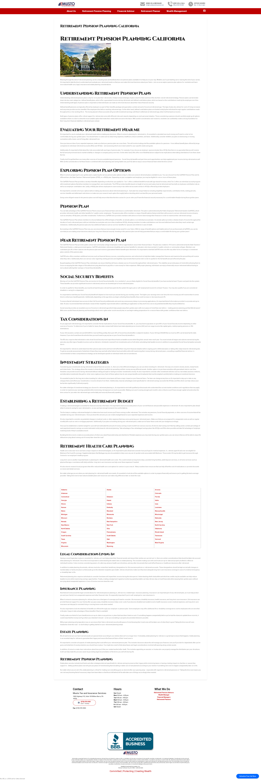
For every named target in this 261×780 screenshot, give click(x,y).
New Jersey (159, 521)
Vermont (158, 539)
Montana (110, 518)
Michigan (64, 514)
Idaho (157, 500)
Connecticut (65, 497)
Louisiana (158, 507)
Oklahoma (158, 528)
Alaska (109, 490)
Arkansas (64, 493)
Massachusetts (160, 511)
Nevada (63, 521)
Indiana (109, 504)
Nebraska (158, 518)
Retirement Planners (164, 699)
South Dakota (111, 535)
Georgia (64, 500)
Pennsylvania (111, 532)
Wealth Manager (163, 695)
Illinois (63, 504)
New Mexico (65, 525)
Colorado (158, 493)
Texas (63, 539)
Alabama (64, 490)
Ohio (108, 528)
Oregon (63, 532)
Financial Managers (164, 697)
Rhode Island (159, 532)
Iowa (156, 504)
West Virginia (159, 542)
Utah (108, 539)
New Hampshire (112, 521)
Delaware (110, 497)
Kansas (63, 507)
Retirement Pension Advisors (164, 692)
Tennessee (158, 535)
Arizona (157, 490)
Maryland (110, 511)
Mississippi (159, 514)
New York (110, 525)
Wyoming (110, 546)
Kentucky (110, 507)
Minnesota (110, 514)
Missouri (64, 518)
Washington (111, 542)
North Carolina (160, 525)
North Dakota (65, 528)
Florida (157, 497)
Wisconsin (64, 546)
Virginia (63, 542)
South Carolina (66, 535)
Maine (63, 511)
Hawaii (109, 500)
